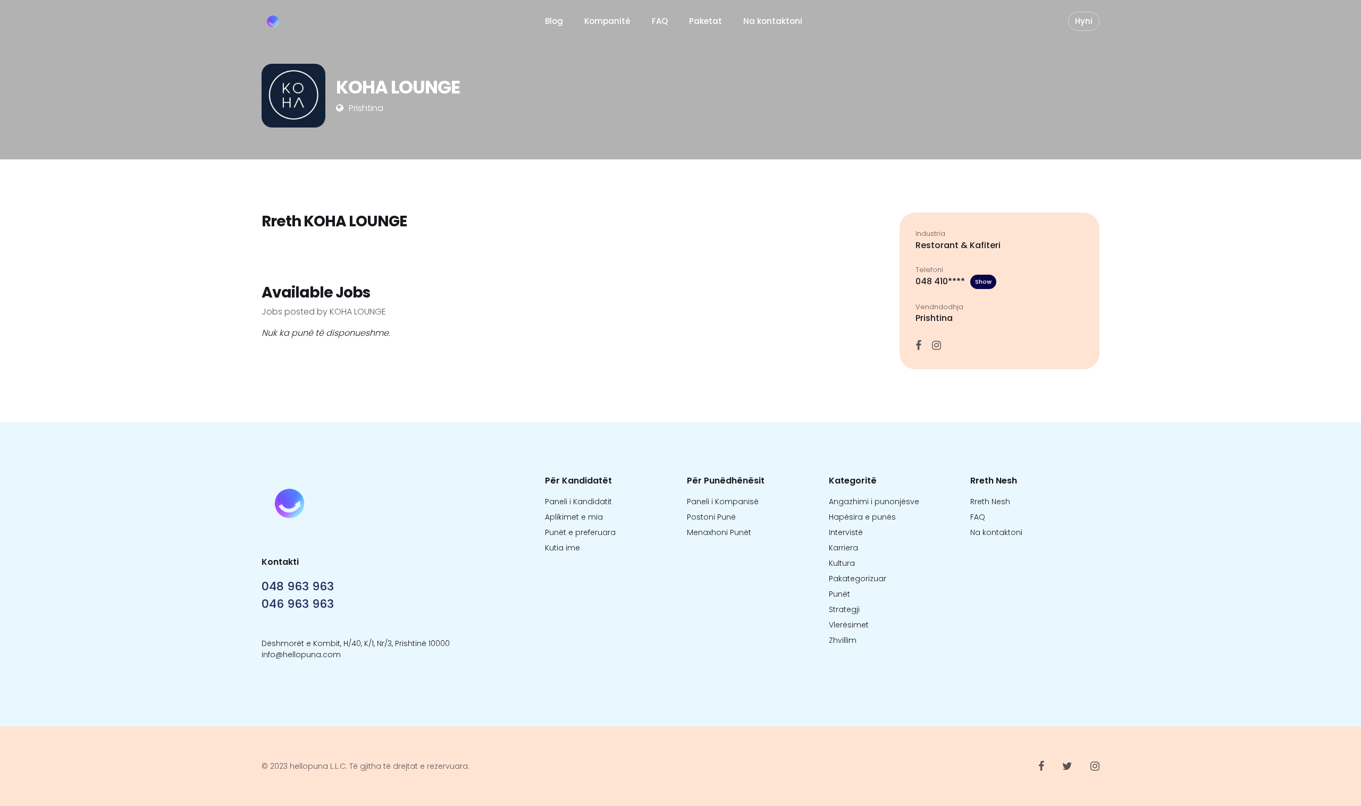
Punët (839, 594)
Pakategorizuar (857, 578)
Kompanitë (607, 21)
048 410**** (953, 281)
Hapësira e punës (862, 517)
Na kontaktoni (772, 21)
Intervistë (846, 532)
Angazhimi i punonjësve (874, 501)
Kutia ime (562, 547)
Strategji (844, 609)
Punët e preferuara (580, 532)
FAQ (660, 21)
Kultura (842, 563)
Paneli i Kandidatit (578, 501)
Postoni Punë (711, 517)
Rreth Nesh (990, 501)
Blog (554, 21)
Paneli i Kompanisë (723, 501)
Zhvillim (842, 640)
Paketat (705, 21)
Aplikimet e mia (574, 517)
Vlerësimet (849, 625)
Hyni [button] (1084, 21)
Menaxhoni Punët (719, 532)
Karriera (843, 547)
